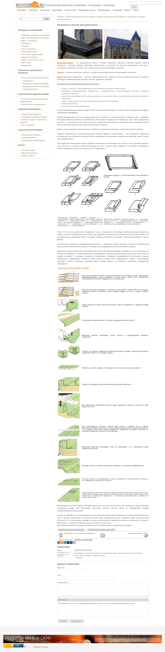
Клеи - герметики (27, 125)
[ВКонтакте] (58, 542)
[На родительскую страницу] (102, 535)
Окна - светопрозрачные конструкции (35, 38)
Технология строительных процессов (35, 78)
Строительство (70, 10)
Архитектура (45, 10)
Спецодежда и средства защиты (33, 140)
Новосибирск (57, 10)
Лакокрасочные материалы (31, 114)
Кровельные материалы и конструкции (111, 17)
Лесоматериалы (104, 10)
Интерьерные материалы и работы (34, 117)
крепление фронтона (83, 550)
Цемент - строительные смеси (32, 60)
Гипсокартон (26, 43)
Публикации (117, 10)
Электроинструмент (28, 137)
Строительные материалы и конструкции (80, 17)
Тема (59, 575)
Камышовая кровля (135, 533)
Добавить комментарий (83, 540)
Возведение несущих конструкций (35, 83)
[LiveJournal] (71, 542)
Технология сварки (28, 150)
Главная (60, 17)
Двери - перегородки (29, 41)
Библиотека (33, 10)
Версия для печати (66, 540)
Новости (127, 10)
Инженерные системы (87, 10)
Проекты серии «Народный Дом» (33, 104)
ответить (79, 558)
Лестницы (25, 46)
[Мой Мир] (65, 542)
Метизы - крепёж (27, 156)
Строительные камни (29, 51)
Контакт (136, 10)
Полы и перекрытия (28, 49)
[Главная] (30, 4)
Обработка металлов (29, 153)
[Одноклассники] (61, 542)
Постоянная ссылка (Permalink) (62, 555)
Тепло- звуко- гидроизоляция (32, 54)
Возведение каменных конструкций (36, 86)
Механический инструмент (31, 135)
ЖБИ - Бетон (26, 63)
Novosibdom (21, 10)
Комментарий (62, 582)
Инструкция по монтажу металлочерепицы (79, 533)
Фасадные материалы (29, 57)
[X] (68, 542)
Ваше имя (61, 568)
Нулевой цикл (28, 81)
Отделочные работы (30, 89)
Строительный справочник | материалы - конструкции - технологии (80, 5)
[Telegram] (74, 542)
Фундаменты (26, 65)
